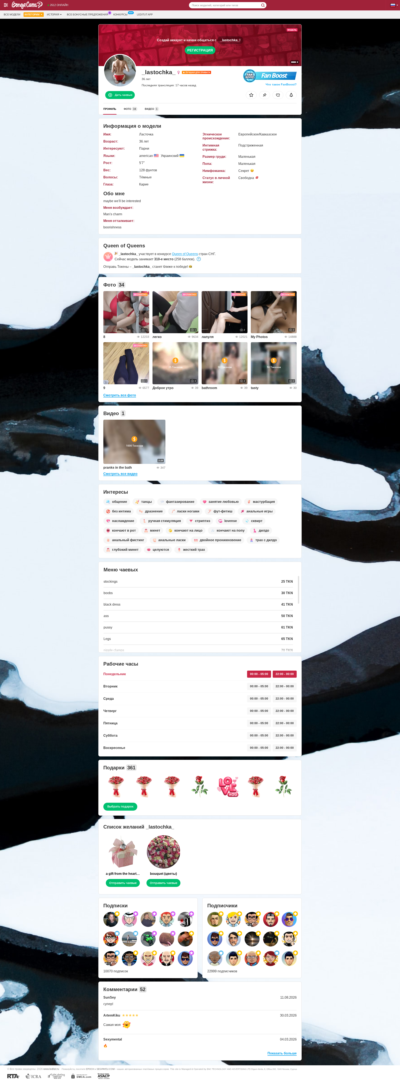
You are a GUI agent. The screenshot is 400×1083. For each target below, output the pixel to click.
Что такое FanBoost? (281, 84)
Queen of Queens (185, 254)
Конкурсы (120, 14)
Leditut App (145, 14)
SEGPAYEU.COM (106, 1069)
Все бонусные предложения (87, 14)
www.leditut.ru (51, 1069)
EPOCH (90, 1069)
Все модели (12, 14)
